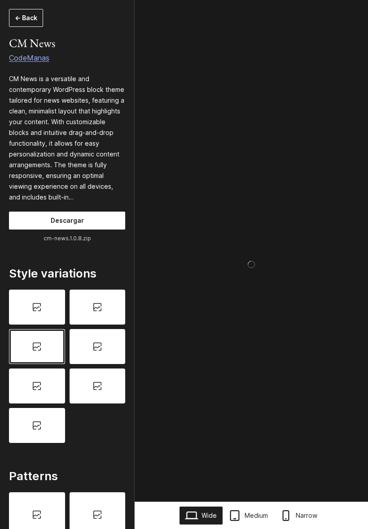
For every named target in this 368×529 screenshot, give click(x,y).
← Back (26, 18)
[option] (37, 307)
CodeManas (29, 57)
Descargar (67, 220)
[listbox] (67, 366)
